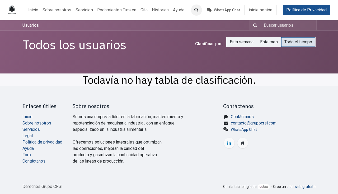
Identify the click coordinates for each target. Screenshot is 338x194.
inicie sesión (260, 9)
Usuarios (30, 25)
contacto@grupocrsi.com (253, 123)
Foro (26, 154)
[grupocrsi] (242, 143)
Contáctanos (33, 161)
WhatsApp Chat (244, 129)
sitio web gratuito (301, 186)
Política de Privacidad (306, 9)
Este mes (269, 41)
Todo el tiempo (298, 41)
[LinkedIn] (229, 143)
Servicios (31, 129)
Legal (27, 135)
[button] (196, 10)
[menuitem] (33, 10)
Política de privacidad (42, 142)
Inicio (27, 116)
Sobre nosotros (36, 123)
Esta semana (241, 41)
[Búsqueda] (254, 25)
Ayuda (28, 148)
